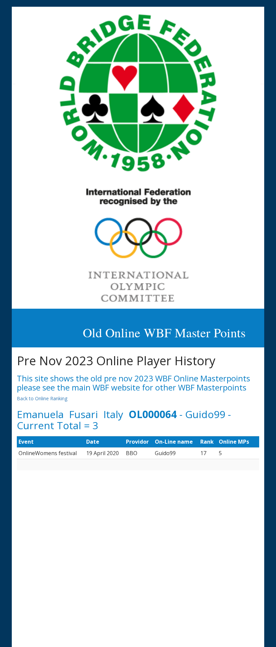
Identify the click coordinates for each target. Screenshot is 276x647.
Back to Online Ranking (42, 398)
